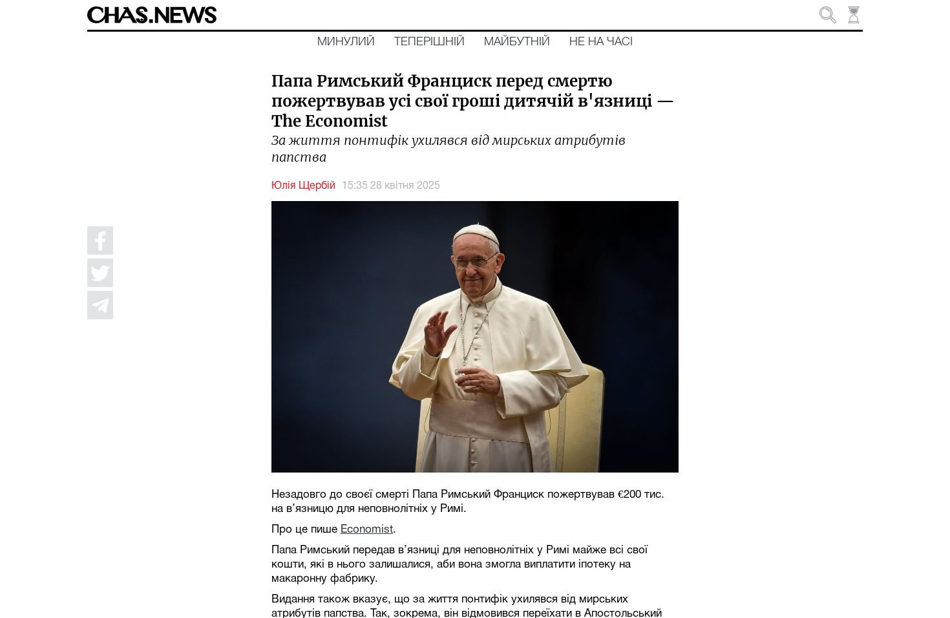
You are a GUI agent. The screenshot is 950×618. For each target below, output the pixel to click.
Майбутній (517, 42)
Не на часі (601, 42)
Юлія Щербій (303, 186)
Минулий (346, 42)
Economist (367, 530)
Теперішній (429, 42)
